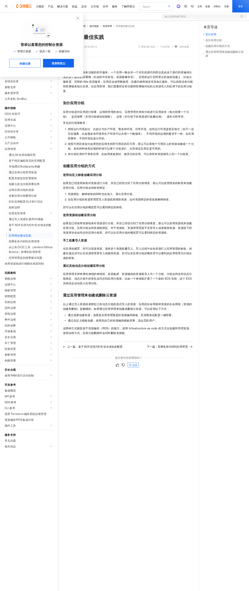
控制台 (217, 6)
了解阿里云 (128, 6)
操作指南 (94, 25)
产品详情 (165, 46)
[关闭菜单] (6, 6)
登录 (240, 6)
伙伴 (105, 6)
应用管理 (107, 25)
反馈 (134, 365)
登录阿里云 (58, 63)
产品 (50, 6)
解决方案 (62, 6)
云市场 (95, 6)
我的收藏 (184, 46)
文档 (199, 6)
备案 (207, 6)
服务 (114, 6)
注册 (226, 6)
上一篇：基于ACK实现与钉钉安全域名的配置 (95, 346)
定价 (84, 6)
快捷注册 (25, 63)
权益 (74, 6)
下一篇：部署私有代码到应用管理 (167, 346)
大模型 (40, 6)
